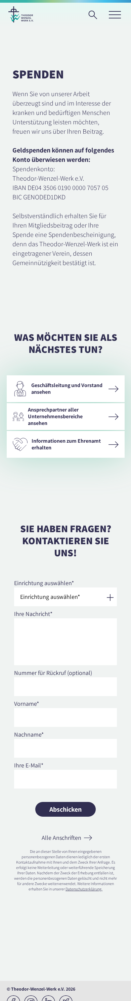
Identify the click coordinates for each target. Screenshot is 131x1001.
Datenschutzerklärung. (84, 888)
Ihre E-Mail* (28, 765)
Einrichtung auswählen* (44, 583)
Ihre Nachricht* (33, 614)
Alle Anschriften (61, 837)
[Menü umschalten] (115, 14)
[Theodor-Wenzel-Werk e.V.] (20, 14)
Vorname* (26, 703)
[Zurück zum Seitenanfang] (120, 990)
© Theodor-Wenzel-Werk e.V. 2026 (41, 989)
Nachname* (29, 734)
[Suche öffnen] (95, 17)
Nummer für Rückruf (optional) (53, 673)
